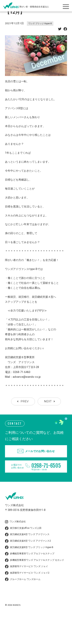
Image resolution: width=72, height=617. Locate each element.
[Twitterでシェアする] (59, 29)
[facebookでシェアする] (65, 29)
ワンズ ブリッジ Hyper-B (40, 23)
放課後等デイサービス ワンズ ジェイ (29, 566)
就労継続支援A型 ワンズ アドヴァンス (30, 534)
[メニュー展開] (67, 5)
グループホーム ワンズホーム (25, 579)
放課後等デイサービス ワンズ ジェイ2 (29, 572)
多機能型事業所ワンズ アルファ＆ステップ (32, 553)
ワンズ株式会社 (18, 521)
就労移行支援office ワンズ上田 (25, 528)
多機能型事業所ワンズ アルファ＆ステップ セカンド (37, 560)
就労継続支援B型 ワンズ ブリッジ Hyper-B (31, 547)
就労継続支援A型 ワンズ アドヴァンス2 (30, 540)
